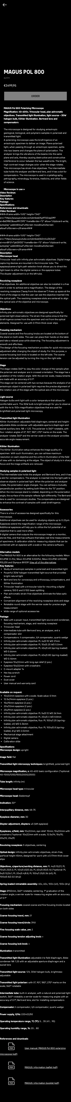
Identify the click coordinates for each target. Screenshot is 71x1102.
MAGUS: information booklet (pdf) (42, 1083)
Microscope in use (13, 189)
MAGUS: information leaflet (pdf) (41, 1067)
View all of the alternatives (43, 562)
